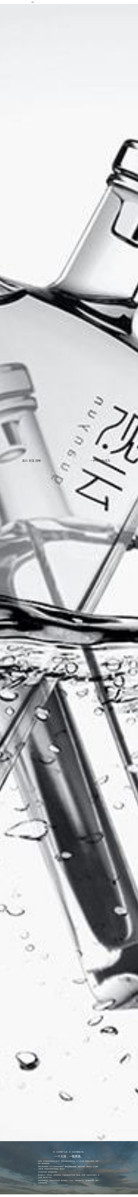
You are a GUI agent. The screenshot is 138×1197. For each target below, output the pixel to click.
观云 (32, 2)
